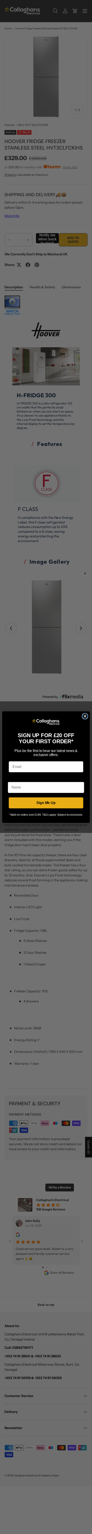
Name (12, 778)
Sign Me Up (45, 803)
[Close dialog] (85, 716)
